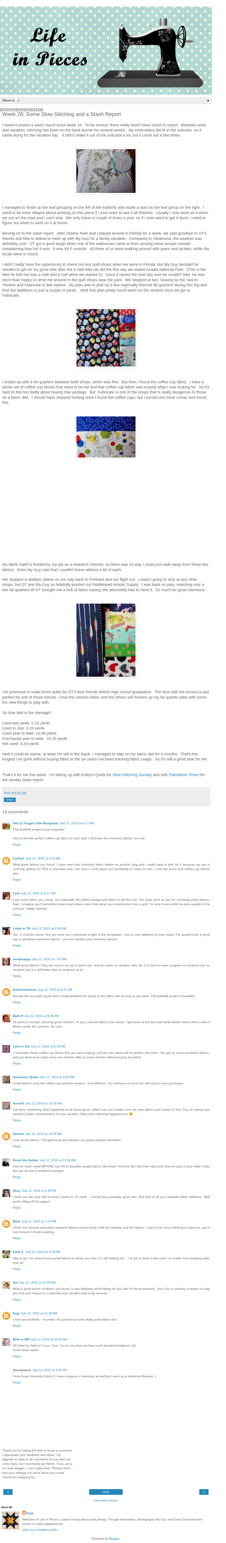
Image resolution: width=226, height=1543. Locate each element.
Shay (16, 1190)
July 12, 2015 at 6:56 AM (49, 928)
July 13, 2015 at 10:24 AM (49, 1339)
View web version (106, 1500)
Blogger (114, 1538)
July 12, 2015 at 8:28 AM (41, 1016)
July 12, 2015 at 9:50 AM (57, 1077)
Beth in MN (21, 1339)
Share (9, 799)
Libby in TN (21, 928)
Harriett (18, 1134)
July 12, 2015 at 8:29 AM (48, 1046)
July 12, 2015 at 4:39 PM (39, 1190)
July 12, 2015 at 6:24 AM (43, 858)
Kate (30, 1513)
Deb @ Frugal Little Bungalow (35, 823)
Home (106, 1492)
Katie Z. (18, 1252)
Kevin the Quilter (25, 1160)
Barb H (18, 1016)
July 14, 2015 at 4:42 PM (49, 1370)
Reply (17, 844)
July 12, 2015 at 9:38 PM (43, 1252)
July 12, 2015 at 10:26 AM (43, 1103)
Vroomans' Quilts (25, 1077)
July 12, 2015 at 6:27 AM (38, 893)
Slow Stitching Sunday (132, 775)
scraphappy (22, 959)
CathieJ (18, 858)
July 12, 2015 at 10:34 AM (43, 1134)
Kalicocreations (24, 989)
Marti (16, 1221)
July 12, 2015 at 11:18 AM (58, 1160)
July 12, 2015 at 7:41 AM (49, 959)
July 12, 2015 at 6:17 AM (76, 823)
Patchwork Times (184, 775)
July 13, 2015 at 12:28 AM (39, 1313)
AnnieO (18, 1103)
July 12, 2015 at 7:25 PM (39, 1221)
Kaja (16, 1313)
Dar (15, 1282)
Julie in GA (21, 1046)
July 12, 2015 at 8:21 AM (55, 989)
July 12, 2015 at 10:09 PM (37, 1282)
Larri (16, 893)
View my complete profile (39, 1530)
